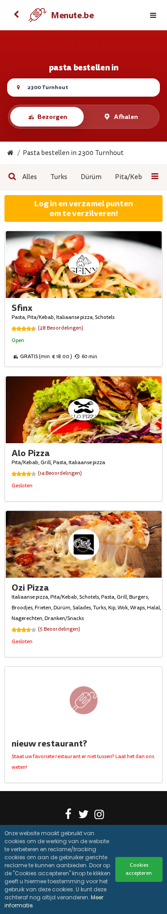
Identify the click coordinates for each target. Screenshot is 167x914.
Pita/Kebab (132, 177)
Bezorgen (52, 116)
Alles (29, 177)
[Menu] (153, 15)
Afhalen (126, 116)
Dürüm (91, 177)
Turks (58, 177)
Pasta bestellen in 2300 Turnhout (73, 153)
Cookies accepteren (139, 869)
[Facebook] (68, 816)
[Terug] (16, 15)
